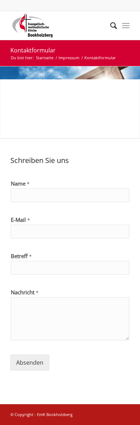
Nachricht (24, 292)
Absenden (29, 362)
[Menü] (126, 25)
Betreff (21, 256)
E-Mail (20, 219)
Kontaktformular (33, 50)
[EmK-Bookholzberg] (58, 25)
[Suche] (110, 25)
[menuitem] (110, 25)
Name (20, 183)
